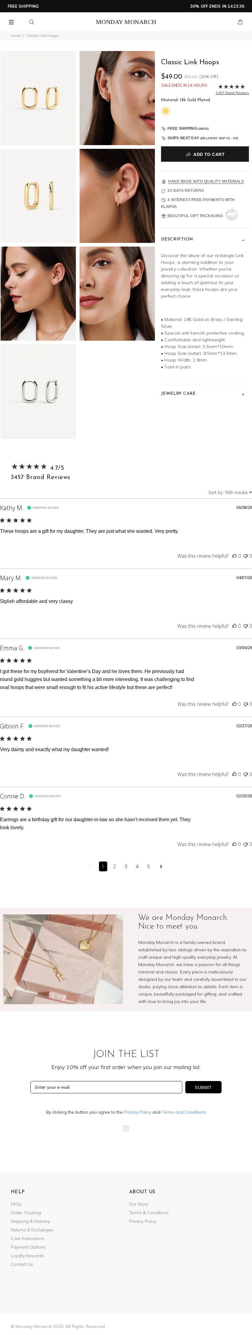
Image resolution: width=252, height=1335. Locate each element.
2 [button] (114, 866)
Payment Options (28, 1247)
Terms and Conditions (184, 1112)
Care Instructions (27, 1238)
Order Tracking (26, 1212)
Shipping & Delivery (30, 1221)
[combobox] (230, 492)
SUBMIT (203, 1087)
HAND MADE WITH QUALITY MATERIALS (206, 181)
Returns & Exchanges (32, 1230)
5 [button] (148, 866)
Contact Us (22, 1264)
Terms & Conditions (149, 1212)
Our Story (138, 1204)
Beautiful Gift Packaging (195, 216)
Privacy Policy (137, 1112)
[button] (234, 556)
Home (16, 35)
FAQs (16, 1204)
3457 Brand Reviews (40, 477)
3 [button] (125, 866)
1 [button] (103, 866)
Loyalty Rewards (27, 1255)
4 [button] (137, 866)
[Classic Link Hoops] (38, 98)
